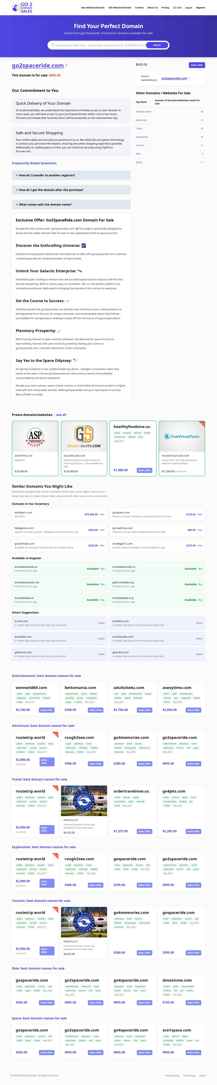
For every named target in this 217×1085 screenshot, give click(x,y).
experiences (144, 747)
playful (197, 698)
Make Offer (197, 65)
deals (131, 801)
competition (91, 698)
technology (168, 1040)
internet (137, 432)
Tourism (140, 145)
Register (200, 7)
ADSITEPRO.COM (23, 455)
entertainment (39, 693)
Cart (179, 7)
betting (93, 693)
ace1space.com (177, 1030)
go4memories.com (131, 737)
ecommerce (120, 437)
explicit (128, 698)
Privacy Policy (172, 1075)
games (80, 698)
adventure (29, 743)
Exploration (142, 136)
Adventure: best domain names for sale (43, 725)
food (140, 437)
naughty (46, 698)
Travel (139, 128)
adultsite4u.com (129, 687)
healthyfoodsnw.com (134, 426)
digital (136, 797)
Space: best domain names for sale (39, 1018)
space (196, 747)
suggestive (21, 698)
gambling (70, 698)
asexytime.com (177, 687)
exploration (22, 747)
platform (180, 1040)
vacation (41, 743)
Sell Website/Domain (119, 7)
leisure (118, 990)
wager (68, 702)
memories (119, 752)
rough (68, 743)
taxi (181, 990)
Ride (138, 153)
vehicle (190, 990)
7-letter (166, 805)
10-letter (78, 702)
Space (139, 162)
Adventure (141, 120)
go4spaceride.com (131, 980)
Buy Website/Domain (93, 7)
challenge (83, 747)
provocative (34, 698)
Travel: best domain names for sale (39, 779)
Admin (202, 1075)
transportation (169, 801)
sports (84, 693)
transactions (120, 801)
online (117, 432)
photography (130, 747)
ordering (140, 801)
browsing (138, 698)
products (127, 432)
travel (50, 743)
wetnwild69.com (31, 687)
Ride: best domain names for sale (38, 968)
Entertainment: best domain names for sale (46, 676)
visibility (94, 747)
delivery (131, 437)
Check (101, 622)
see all (61, 415)
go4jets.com (174, 791)
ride (188, 747)
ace (197, 1040)
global (19, 743)
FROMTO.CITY (71, 820)
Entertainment (143, 111)
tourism (43, 747)
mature (148, 693)
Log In (188, 7)
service (166, 986)
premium (21, 752)
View (102, 514)
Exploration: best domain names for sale (44, 847)
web (116, 693)
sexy (176, 698)
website (118, 698)
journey (33, 747)
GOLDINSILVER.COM (74, 455)
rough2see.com (79, 737)
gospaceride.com (130, 858)
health (147, 432)
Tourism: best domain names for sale (41, 901)
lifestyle (118, 747)
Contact (139, 7)
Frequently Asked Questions (34, 163)
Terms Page (189, 1075)
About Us (152, 7)
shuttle (135, 869)
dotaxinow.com (177, 980)
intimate (167, 698)
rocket (117, 869)
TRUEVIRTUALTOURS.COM (175, 455)
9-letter (166, 702)
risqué (19, 702)
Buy (103, 568)
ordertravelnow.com (133, 791)
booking (182, 801)
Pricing (165, 7)
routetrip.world (30, 737)
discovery (70, 752)
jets (191, 801)
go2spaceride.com (38, 65)
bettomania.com (80, 687)
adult (27, 693)
